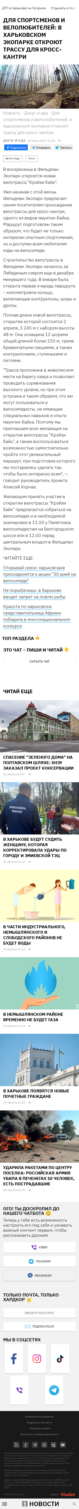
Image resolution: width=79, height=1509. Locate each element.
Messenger (43, 1275)
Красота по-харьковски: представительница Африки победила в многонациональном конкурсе (36, 616)
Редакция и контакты (39, 1422)
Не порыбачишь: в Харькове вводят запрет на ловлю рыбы (34, 593)
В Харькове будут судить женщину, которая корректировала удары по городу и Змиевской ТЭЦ (35, 847)
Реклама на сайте (40, 1428)
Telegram (43, 1261)
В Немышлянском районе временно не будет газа (33, 1016)
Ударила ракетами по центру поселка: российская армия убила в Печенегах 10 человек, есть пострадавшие (39, 1176)
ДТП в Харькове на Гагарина (24, 8)
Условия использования (39, 1416)
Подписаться (43, 1326)
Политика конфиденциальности (39, 1434)
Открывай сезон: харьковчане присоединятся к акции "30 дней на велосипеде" (39, 574)
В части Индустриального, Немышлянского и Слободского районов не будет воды (34, 935)
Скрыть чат (39, 661)
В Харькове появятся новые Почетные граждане (36, 1093)
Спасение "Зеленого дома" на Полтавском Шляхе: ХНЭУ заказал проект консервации (38, 762)
